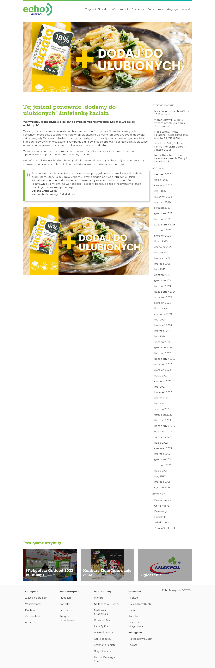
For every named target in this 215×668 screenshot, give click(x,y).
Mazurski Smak (103, 632)
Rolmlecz (134, 616)
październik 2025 (165, 224)
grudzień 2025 (163, 213)
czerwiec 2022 (163, 448)
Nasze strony (102, 591)
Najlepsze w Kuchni (106, 604)
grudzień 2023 (163, 347)
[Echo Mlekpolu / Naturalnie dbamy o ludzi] (37, 9)
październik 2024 (165, 291)
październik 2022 (165, 425)
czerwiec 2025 (163, 246)
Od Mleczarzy (102, 638)
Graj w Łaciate (102, 651)
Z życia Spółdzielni (96, 9)
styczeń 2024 (162, 342)
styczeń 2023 (162, 409)
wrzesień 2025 (163, 230)
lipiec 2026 (161, 179)
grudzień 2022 (163, 414)
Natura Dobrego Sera (104, 659)
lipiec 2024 (161, 308)
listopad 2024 (162, 286)
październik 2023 (165, 358)
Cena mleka (155, 9)
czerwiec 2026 (163, 185)
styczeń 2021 (162, 487)
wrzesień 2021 (163, 465)
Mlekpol (99, 597)
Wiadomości (120, 9)
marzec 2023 (162, 398)
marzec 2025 (162, 263)
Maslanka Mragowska (135, 624)
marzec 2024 (162, 330)
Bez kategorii (162, 500)
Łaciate (132, 610)
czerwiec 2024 (163, 314)
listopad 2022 (162, 420)
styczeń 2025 (162, 274)
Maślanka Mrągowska (101, 612)
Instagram (135, 632)
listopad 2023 (162, 353)
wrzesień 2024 (163, 297)
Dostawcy (137, 9)
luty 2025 (160, 269)
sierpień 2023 (162, 369)
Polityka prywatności (67, 618)
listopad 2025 (162, 219)
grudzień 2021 (163, 459)
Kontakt (187, 9)
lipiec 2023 (161, 375)
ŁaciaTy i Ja (101, 626)
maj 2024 (160, 319)
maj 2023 (160, 386)
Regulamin (67, 610)
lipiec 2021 (160, 470)
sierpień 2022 (162, 437)
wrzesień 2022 (163, 431)
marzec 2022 (162, 453)
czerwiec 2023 (163, 381)
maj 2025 (160, 252)
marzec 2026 (162, 202)
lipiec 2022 (161, 442)
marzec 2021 (162, 481)
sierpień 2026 (162, 174)
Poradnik (160, 517)
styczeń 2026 (162, 207)
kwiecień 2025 (163, 258)
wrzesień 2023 (163, 364)
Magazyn (172, 9)
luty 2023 (160, 403)
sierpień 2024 (162, 302)
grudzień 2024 (163, 280)
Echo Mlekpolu (69, 591)
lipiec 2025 (161, 241)
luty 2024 (160, 336)
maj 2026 (160, 190)
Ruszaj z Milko (102, 620)
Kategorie (31, 591)
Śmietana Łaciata (105, 644)
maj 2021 (159, 476)
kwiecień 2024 (163, 325)
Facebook (135, 591)
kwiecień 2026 (163, 196)
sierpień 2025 (162, 235)
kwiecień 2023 (163, 392)
